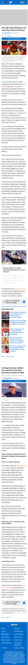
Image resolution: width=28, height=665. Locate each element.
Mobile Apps (5, 634)
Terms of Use (5, 640)
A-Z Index (4, 648)
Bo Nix (7, 617)
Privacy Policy (18, 637)
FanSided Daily (18, 634)
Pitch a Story (5, 637)
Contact (3, 631)
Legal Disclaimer (6, 643)
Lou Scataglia (7, 33)
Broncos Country (21, 289)
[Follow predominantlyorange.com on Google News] (24, 302)
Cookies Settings (19, 648)
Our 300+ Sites (18, 631)
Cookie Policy (18, 640)
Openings (17, 628)
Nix (3, 425)
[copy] (11, 36)
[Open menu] (2, 2)
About (3, 628)
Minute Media (10, 651)
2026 (12, 405)
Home (3, 356)
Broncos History (10, 356)
